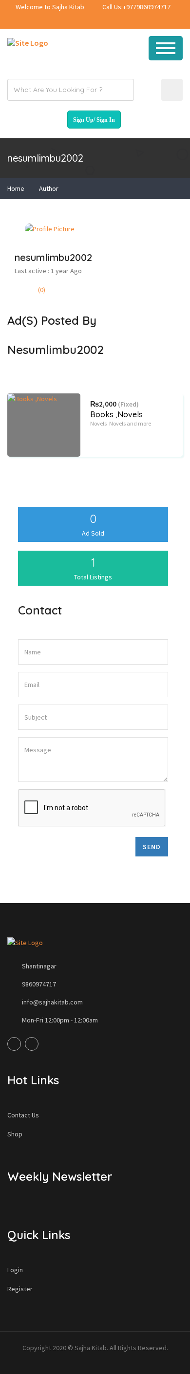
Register (20, 1288)
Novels (98, 423)
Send (152, 846)
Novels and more (130, 423)
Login (15, 1269)
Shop (14, 1134)
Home (15, 188)
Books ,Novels (116, 414)
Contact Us (23, 1115)
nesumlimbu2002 (53, 257)
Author (48, 188)
